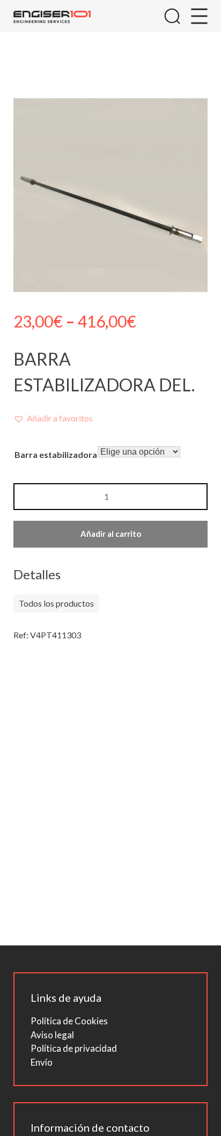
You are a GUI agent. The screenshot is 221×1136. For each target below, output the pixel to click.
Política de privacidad (74, 1048)
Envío (42, 1062)
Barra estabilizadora (55, 454)
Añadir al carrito (110, 533)
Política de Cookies (69, 1020)
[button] (53, 418)
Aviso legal (52, 1034)
